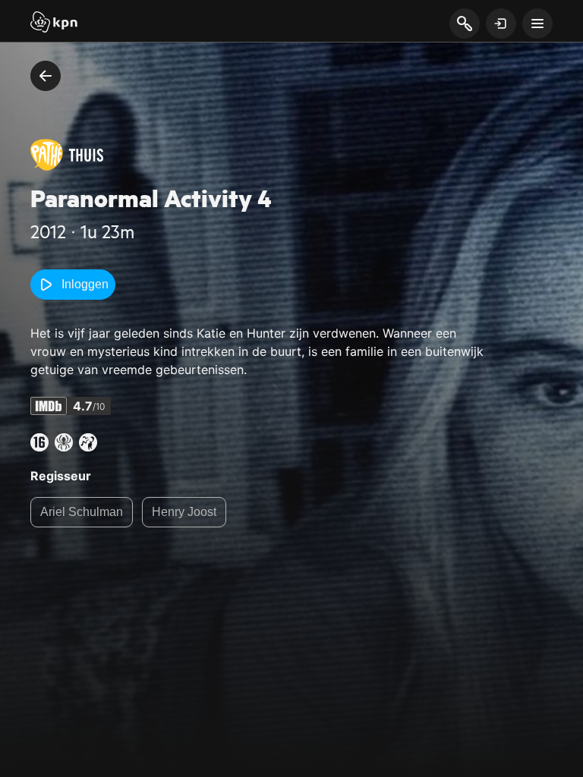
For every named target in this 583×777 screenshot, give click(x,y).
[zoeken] (464, 24)
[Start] (53, 23)
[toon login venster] (501, 23)
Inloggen (85, 284)
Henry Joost (184, 511)
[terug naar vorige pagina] (45, 76)
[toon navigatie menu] (537, 23)
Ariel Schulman (81, 511)
